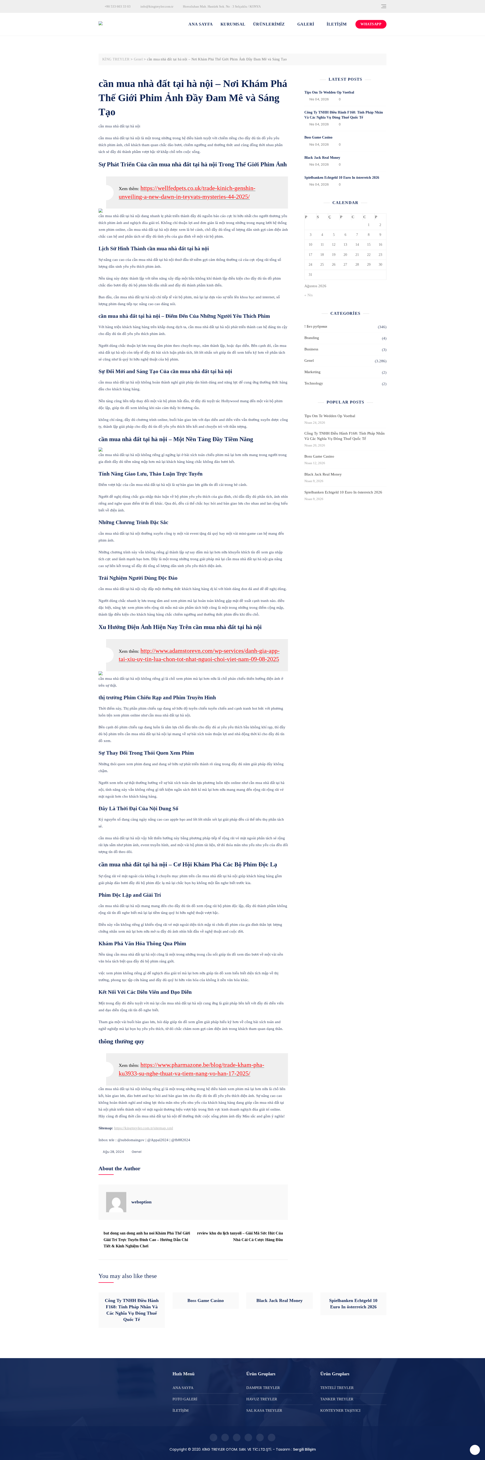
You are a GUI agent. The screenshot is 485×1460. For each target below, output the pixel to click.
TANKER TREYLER (336, 1399)
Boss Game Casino (318, 137)
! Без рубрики (315, 326)
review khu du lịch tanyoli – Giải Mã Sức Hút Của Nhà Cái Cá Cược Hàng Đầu (240, 1236)
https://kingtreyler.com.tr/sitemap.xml (143, 1128)
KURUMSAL (233, 24)
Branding (311, 338)
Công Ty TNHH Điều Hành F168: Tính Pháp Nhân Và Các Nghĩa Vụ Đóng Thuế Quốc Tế (344, 436)
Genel (136, 1151)
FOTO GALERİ (185, 1399)
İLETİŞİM (337, 24)
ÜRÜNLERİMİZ (269, 24)
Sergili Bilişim (304, 1449)
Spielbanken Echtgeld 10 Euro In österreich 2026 (341, 177)
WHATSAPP (370, 24)
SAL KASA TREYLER (264, 1410)
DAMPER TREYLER (263, 1388)
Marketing (312, 372)
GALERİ (305, 24)
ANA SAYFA (200, 24)
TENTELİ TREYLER (337, 1388)
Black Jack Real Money (322, 158)
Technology (313, 383)
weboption (141, 1201)
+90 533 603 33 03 (117, 6)
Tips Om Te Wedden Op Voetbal (329, 92)
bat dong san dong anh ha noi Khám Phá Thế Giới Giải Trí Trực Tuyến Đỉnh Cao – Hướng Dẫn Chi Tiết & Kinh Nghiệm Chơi (147, 1239)
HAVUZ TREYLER (261, 1399)
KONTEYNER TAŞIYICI (340, 1410)
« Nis (308, 295)
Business (311, 349)
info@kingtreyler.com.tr (156, 6)
